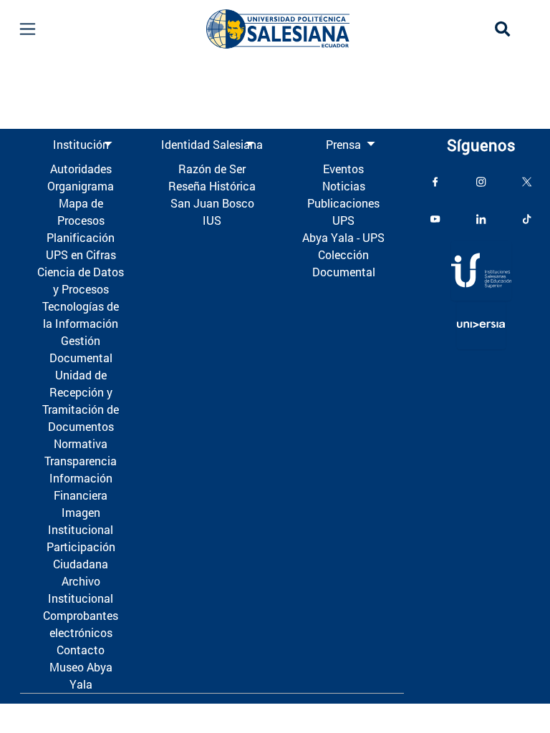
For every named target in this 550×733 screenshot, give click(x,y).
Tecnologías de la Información (80, 314)
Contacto (81, 649)
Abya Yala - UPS (343, 237)
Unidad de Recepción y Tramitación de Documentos (80, 400)
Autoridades (81, 168)
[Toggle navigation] (27, 29)
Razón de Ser (212, 168)
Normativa (80, 443)
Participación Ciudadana (81, 555)
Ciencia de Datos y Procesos (80, 280)
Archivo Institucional (80, 589)
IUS (212, 220)
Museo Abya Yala (80, 675)
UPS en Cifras (81, 254)
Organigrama (80, 185)
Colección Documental (343, 263)
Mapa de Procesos (81, 211)
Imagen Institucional (80, 521)
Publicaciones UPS (343, 211)
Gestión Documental (80, 349)
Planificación (81, 237)
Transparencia (80, 460)
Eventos (343, 168)
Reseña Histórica (212, 185)
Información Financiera (80, 486)
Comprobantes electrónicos (80, 624)
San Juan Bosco (212, 202)
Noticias (343, 185)
